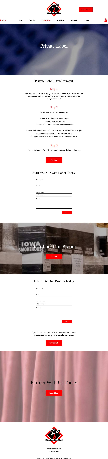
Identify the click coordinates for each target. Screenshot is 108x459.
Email (37, 185)
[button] (105, 20)
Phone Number (40, 192)
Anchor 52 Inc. (67, 458)
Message (38, 198)
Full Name (39, 179)
